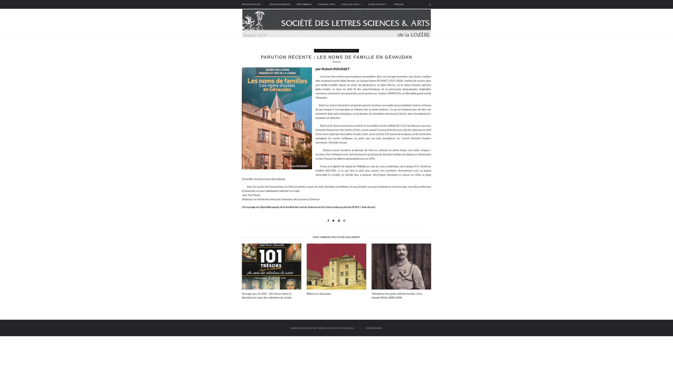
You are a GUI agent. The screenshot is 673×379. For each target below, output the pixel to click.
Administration (374, 327)
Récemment (304, 4)
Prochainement (280, 4)
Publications (350, 4)
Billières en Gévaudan (319, 293)
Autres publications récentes (336, 51)
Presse (399, 4)
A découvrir (376, 4)
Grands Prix (326, 4)
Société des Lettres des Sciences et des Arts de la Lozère (322, 327)
